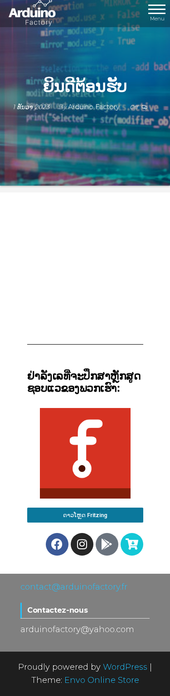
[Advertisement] (85, 271)
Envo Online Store (101, 680)
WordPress (125, 667)
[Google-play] (107, 544)
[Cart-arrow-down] (132, 544)
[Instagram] (82, 544)
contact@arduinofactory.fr (73, 587)
